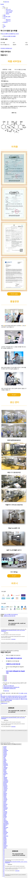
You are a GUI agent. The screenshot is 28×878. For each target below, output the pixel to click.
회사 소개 (8, 9)
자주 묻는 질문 (6, 16)
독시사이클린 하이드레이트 (11, 614)
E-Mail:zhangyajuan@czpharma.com (11, 687)
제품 (4, 15)
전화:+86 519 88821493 (8, 685)
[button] (14, 294)
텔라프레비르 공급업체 (6, 696)
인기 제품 (21, 693)
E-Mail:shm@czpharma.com (9, 688)
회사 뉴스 (8, 19)
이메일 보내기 (4, 703)
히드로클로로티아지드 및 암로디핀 (11, 699)
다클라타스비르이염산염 (9, 615)
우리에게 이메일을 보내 (6, 48)
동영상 (7, 13)
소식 (4, 18)
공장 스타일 (9, 12)
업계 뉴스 (8, 20)
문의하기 (5, 22)
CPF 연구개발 (9, 10)
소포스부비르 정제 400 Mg (11, 697)
